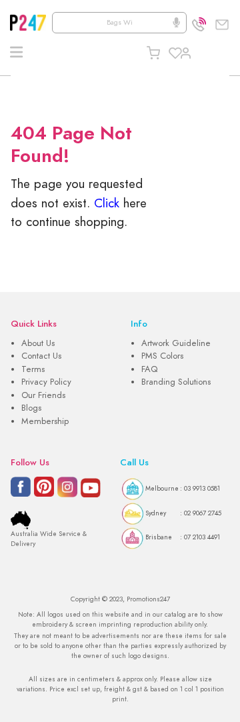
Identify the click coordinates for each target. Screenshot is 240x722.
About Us (38, 343)
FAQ (149, 369)
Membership (45, 421)
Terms (33, 369)
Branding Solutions (176, 382)
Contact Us (41, 356)
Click (106, 203)
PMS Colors (162, 356)
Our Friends (43, 395)
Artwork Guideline (176, 343)
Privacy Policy (46, 382)
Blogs (31, 408)
